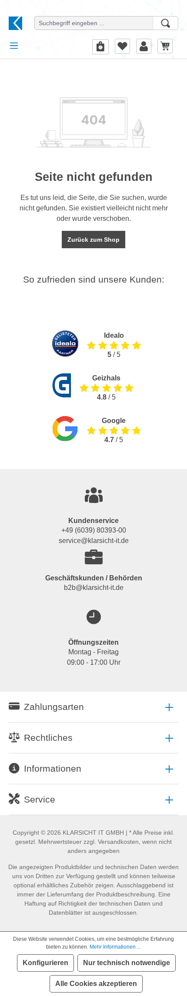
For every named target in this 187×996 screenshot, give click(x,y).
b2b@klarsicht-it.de (94, 587)
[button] (93, 707)
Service (39, 799)
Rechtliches (48, 738)
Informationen (52, 768)
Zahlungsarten (54, 707)
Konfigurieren (45, 962)
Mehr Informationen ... (115, 947)
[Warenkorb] (165, 46)
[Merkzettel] (122, 46)
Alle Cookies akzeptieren (96, 983)
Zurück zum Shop (93, 239)
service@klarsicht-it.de (94, 540)
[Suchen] (165, 23)
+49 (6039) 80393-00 (93, 530)
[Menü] (14, 45)
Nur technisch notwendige (126, 962)
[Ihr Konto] (144, 46)
